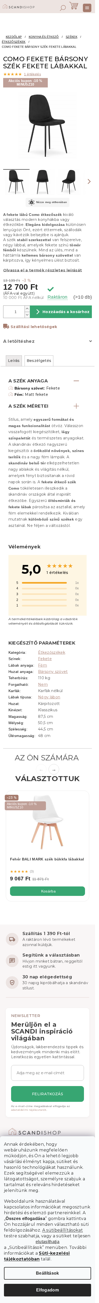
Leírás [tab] (14, 360)
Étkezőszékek (51, 652)
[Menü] (87, 8)
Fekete (45, 658)
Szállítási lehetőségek (34, 326)
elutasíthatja (47, 1242)
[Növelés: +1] (27, 309)
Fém (42, 665)
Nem (43, 684)
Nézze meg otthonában (51, 202)
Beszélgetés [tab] (39, 360)
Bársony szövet (53, 671)
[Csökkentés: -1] (27, 315)
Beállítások (47, 1273)
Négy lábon (49, 697)
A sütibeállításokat (62, 1230)
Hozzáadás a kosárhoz (66, 311)
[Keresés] (63, 8)
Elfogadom (47, 1290)
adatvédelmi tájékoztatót (28, 1110)
